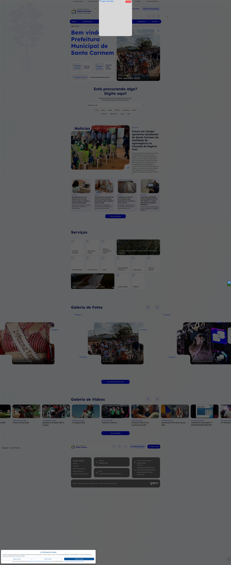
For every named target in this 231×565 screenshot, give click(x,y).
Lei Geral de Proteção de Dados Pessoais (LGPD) (74, 561)
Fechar (128, 2)
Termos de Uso (49, 561)
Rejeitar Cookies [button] (17, 559)
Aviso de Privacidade (40, 561)
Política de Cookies (31, 561)
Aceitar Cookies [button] (47, 559)
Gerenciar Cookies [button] (79, 559)
